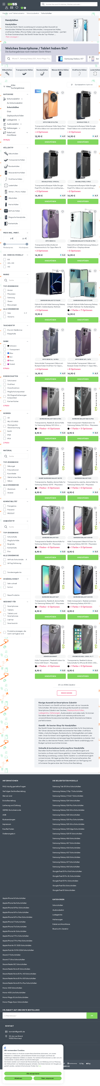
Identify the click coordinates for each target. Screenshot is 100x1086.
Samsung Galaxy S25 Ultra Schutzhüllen (68, 824)
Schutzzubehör (33, 13)
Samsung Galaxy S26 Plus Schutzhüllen (68, 805)
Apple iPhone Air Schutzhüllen (14, 931)
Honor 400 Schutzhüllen (12, 988)
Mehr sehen (66, 693)
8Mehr (6, 368)
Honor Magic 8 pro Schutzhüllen (15, 1002)
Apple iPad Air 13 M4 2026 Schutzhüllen (18, 950)
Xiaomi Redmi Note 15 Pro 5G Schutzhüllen (19, 978)
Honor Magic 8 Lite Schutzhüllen (15, 997)
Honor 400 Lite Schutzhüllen (14, 992)
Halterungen (55, 713)
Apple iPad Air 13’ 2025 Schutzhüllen (17, 945)
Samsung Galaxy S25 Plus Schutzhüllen (68, 819)
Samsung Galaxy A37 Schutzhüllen (66, 852)
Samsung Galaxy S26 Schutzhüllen (66, 800)
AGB (4, 815)
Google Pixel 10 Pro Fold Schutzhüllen (67, 871)
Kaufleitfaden (8, 829)
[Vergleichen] (57, 93)
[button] (50, 132)
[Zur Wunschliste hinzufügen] (62, 93)
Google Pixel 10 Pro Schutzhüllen (65, 881)
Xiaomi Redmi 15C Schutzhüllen (15, 964)
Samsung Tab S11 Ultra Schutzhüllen (67, 786)
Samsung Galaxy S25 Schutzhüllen (66, 815)
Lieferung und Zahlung (12, 805)
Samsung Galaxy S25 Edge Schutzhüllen (68, 829)
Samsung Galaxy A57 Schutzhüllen (66, 843)
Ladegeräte (44, 713)
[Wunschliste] (16, 7)
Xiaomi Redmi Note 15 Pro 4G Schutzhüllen (19, 974)
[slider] (4, 244)
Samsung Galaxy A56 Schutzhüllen (66, 838)
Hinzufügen (50, 142)
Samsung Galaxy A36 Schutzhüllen (66, 848)
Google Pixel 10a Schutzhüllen (64, 885)
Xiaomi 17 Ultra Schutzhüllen (14, 959)
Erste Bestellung (9, 800)
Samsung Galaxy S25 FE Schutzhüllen (67, 834)
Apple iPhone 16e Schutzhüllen (15, 903)
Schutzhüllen (46, 13)
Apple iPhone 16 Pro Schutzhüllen (16, 912)
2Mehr (6, 442)
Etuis (9, 111)
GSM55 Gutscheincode (12, 810)
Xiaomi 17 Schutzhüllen (11, 955)
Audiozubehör (58, 910)
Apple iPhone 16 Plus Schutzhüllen (16, 908)
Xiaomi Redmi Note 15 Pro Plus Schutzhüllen (20, 983)
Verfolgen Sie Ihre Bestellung (14, 791)
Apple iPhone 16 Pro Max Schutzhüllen (17, 917)
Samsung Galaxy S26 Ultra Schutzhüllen (68, 810)
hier (39, 1066)
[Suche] (43, 4)
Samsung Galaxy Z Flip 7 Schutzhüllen (68, 791)
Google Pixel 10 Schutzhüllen (64, 890)
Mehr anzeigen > (12, 37)
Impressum (7, 824)
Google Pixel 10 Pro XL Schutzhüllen (66, 876)
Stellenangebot (9, 834)
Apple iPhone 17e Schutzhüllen (15, 926)
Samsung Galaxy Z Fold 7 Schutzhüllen (68, 796)
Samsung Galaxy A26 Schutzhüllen (66, 857)
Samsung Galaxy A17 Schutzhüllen (66, 862)
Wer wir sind (7, 796)
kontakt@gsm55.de (17, 1032)
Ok (92, 1015)
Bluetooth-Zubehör (60, 929)
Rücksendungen (9, 819)
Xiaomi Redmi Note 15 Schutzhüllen (16, 969)
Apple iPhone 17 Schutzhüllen (14, 922)
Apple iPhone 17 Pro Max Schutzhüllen (17, 941)
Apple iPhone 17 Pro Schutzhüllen (16, 936)
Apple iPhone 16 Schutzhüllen (14, 898)
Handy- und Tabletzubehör (14, 13)
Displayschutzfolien (15, 115)
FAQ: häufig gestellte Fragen (14, 786)
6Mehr (6, 405)
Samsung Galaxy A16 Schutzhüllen (66, 867)
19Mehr (6, 140)
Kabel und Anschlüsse (61, 924)
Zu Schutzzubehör (15, 103)
